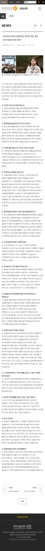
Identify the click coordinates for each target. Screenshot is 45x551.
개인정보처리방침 (22, 517)
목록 (22, 501)
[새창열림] (39, 2)
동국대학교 (4, 2)
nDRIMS (18, 2)
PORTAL (11, 2)
